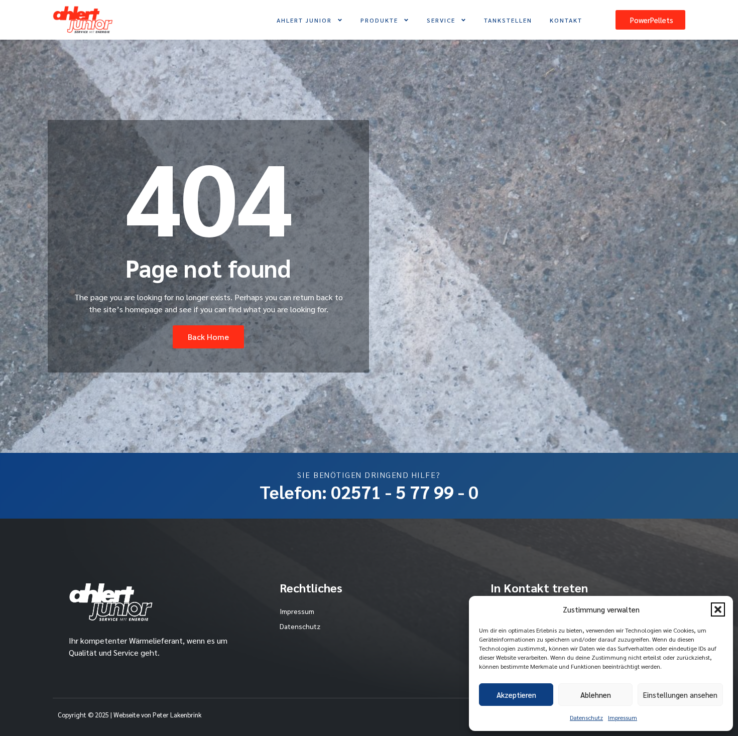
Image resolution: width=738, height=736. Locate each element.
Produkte (379, 20)
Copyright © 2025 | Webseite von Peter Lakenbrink (129, 714)
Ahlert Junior (304, 20)
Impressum (622, 717)
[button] (718, 609)
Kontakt (566, 20)
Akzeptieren (516, 694)
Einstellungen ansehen (680, 694)
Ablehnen (595, 694)
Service (441, 20)
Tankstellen (508, 20)
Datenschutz (586, 717)
